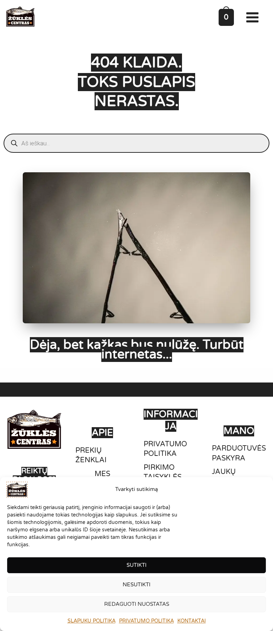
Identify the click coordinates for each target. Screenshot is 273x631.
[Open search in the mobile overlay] (136, 143)
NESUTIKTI (136, 584)
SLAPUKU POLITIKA (92, 621)
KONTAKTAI (191, 621)
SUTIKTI (136, 565)
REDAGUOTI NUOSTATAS (136, 604)
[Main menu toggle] (254, 17)
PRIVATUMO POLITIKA (146, 621)
